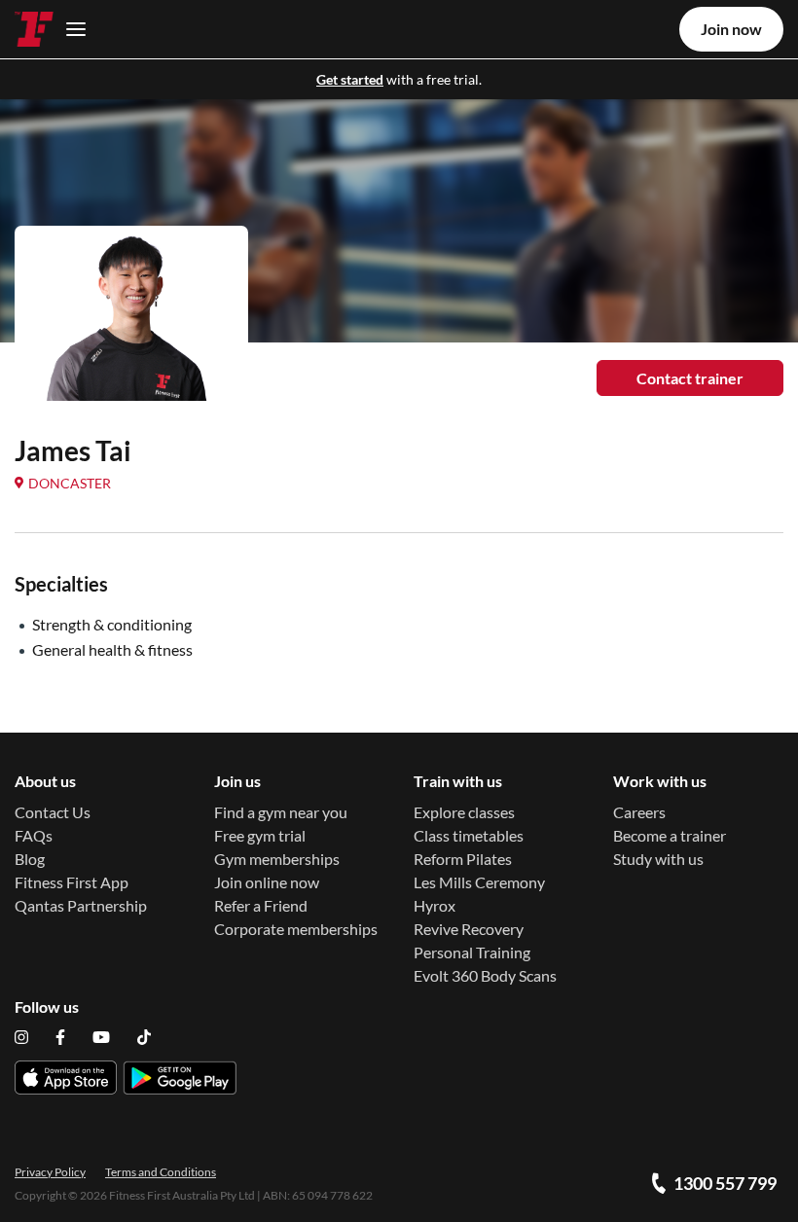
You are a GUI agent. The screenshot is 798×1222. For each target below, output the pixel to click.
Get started (349, 79)
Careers (639, 812)
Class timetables (469, 835)
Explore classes (464, 812)
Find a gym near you (280, 812)
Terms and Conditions (160, 1172)
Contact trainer (690, 378)
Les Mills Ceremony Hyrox (479, 894)
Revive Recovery (469, 928)
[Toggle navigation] (71, 29)
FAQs (34, 835)
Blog (30, 858)
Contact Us (53, 812)
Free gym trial (260, 835)
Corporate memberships (296, 928)
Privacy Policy (50, 1172)
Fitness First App (71, 882)
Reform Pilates (463, 858)
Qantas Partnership (81, 905)
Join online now (266, 882)
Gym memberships (277, 858)
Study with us (658, 858)
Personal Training (472, 952)
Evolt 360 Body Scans (485, 975)
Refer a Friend (261, 905)
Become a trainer (669, 835)
